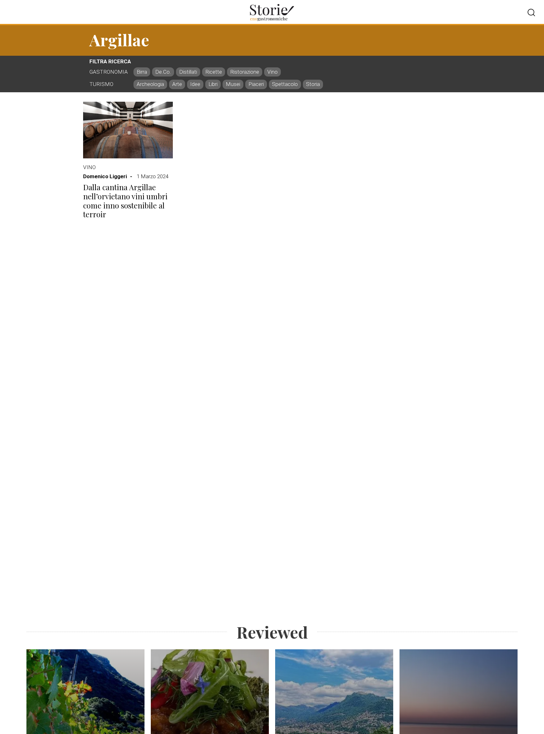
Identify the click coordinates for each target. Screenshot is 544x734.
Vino (89, 167)
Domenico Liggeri (105, 176)
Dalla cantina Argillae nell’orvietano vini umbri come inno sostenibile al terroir (125, 201)
